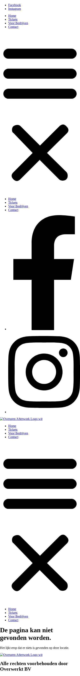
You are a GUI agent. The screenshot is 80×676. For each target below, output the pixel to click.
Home (12, 15)
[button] (40, 113)
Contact (13, 27)
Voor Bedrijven (18, 23)
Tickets (12, 19)
